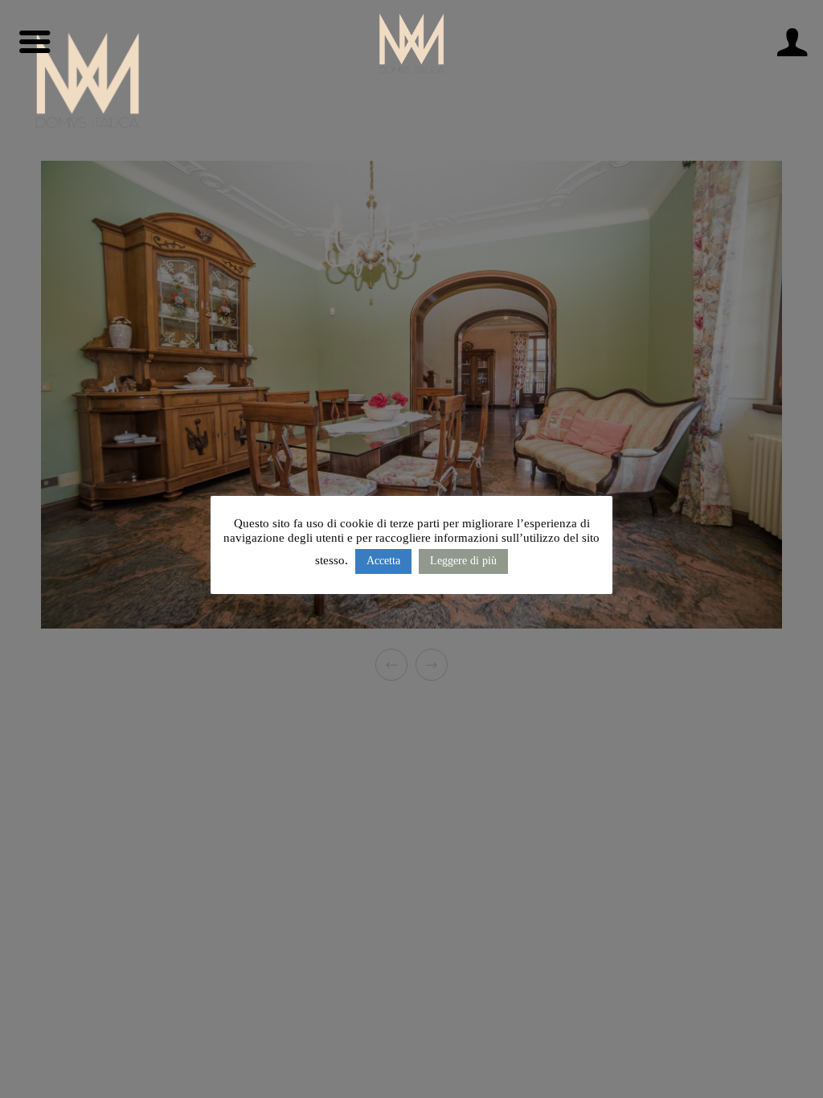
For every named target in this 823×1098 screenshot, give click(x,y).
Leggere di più (463, 561)
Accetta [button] (383, 561)
